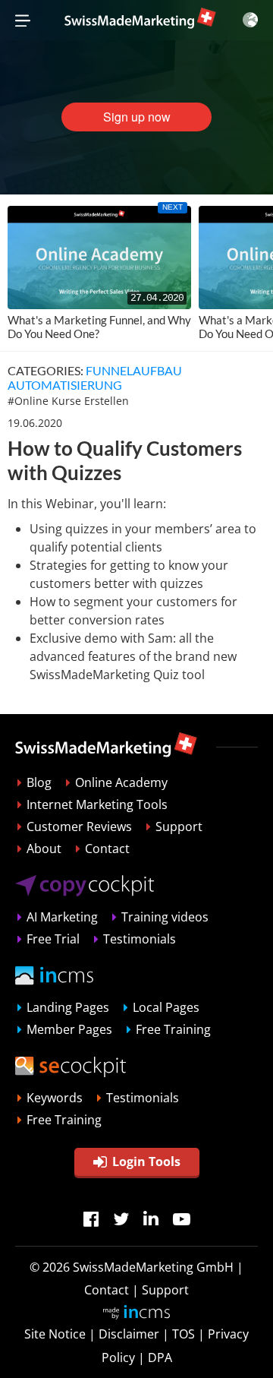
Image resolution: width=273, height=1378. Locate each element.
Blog (39, 782)
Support (178, 826)
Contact (107, 848)
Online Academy (121, 782)
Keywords (55, 1097)
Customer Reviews (79, 826)
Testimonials (139, 939)
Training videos (165, 917)
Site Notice (55, 1334)
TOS (183, 1334)
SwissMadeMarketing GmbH (153, 1267)
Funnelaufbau (134, 370)
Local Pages (166, 1007)
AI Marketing (62, 917)
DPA (160, 1357)
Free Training (173, 1029)
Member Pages (69, 1029)
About (44, 848)
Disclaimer (129, 1334)
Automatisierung (65, 385)
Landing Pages (68, 1007)
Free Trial (53, 939)
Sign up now (137, 116)
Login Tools (146, 1161)
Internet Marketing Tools (97, 804)
